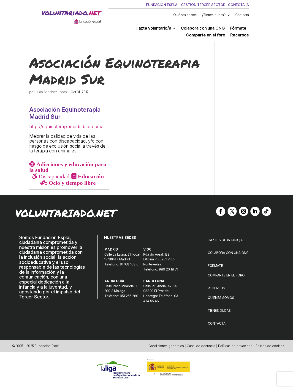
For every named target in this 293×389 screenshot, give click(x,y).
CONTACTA (216, 323)
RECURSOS (216, 288)
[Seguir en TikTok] (266, 211)
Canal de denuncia (201, 346)
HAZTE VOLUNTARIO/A (225, 240)
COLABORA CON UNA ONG (228, 253)
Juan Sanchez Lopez (51, 92)
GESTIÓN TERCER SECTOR (203, 5)
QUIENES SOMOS (221, 298)
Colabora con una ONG (203, 28)
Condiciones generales (166, 346)
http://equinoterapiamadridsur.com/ (66, 126)
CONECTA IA (238, 5)
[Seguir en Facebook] (220, 211)
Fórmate (238, 28)
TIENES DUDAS (219, 310)
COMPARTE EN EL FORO (226, 275)
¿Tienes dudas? (214, 15)
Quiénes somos (185, 15)
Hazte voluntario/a (153, 28)
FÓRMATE (215, 266)
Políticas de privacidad (235, 346)
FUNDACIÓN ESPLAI (162, 5)
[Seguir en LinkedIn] (255, 211)
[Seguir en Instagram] (243, 211)
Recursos (239, 35)
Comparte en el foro (205, 35)
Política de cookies (269, 346)
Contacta (242, 15)
